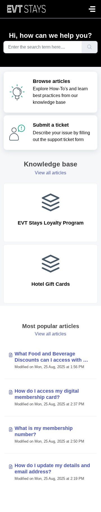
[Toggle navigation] (92, 9)
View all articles (50, 172)
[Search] (90, 47)
